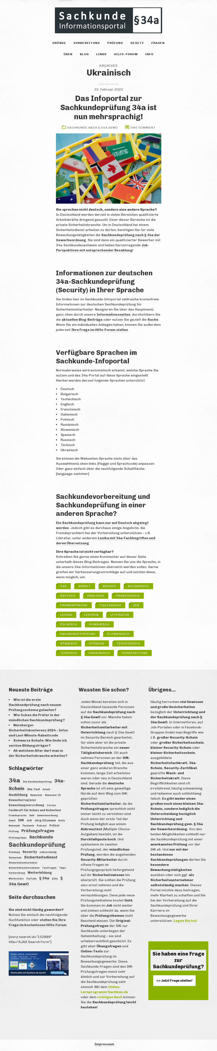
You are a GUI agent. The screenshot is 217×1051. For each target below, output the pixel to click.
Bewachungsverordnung (26, 805)
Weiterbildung (40, 872)
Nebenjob (14, 825)
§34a (55, 878)
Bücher (109, 586)
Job (136, 605)
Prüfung (115, 43)
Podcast (42, 825)
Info (149, 54)
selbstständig (48, 852)
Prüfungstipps (18, 837)
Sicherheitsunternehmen (24, 867)
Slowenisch (118, 634)
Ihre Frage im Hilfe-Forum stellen (99, 330)
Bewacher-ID (53, 795)
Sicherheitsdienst (40, 857)
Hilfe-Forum (126, 54)
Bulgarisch (138, 586)
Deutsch (68, 596)
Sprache (97, 643)
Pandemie (28, 825)
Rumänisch (99, 624)
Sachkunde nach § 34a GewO (92, 127)
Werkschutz (16, 878)
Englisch (95, 596)
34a (63, 586)
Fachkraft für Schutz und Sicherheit (35, 810)
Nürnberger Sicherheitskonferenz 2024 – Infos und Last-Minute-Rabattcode (38, 730)
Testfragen (49, 867)
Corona (51, 805)
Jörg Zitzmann (45, 820)
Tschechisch (128, 643)
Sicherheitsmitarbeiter (23, 862)
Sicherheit (15, 857)
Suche (152, 320)
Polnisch (68, 624)
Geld (31, 815)
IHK (21, 820)
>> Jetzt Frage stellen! (174, 980)
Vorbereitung (87, 43)
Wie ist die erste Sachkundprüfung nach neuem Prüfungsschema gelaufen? (35, 705)
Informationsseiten (113, 314)
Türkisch (68, 653)
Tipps (62, 867)
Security (29, 852)
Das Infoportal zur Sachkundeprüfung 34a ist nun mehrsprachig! (108, 107)
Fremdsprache (74, 605)
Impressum (104, 1044)
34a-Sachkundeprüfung (37, 781)
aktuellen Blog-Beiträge (82, 320)
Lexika (66, 615)
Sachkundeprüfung (78, 634)
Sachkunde (41, 837)
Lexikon (91, 615)
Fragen (158, 43)
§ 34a (44, 878)
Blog (84, 54)
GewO (12, 820)
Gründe (59, 43)
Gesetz (137, 43)
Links (101, 54)
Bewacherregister (22, 800)
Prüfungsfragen (37, 830)
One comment (143, 127)
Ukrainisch (99, 653)
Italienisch (110, 605)
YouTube (31, 878)
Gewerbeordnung (47, 815)
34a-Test (33, 789)
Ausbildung (18, 795)
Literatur (119, 615)
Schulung (14, 852)
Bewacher (36, 795)
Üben (68, 54)
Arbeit (84, 586)
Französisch (127, 596)
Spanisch (68, 643)
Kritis (61, 820)
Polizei (54, 825)
